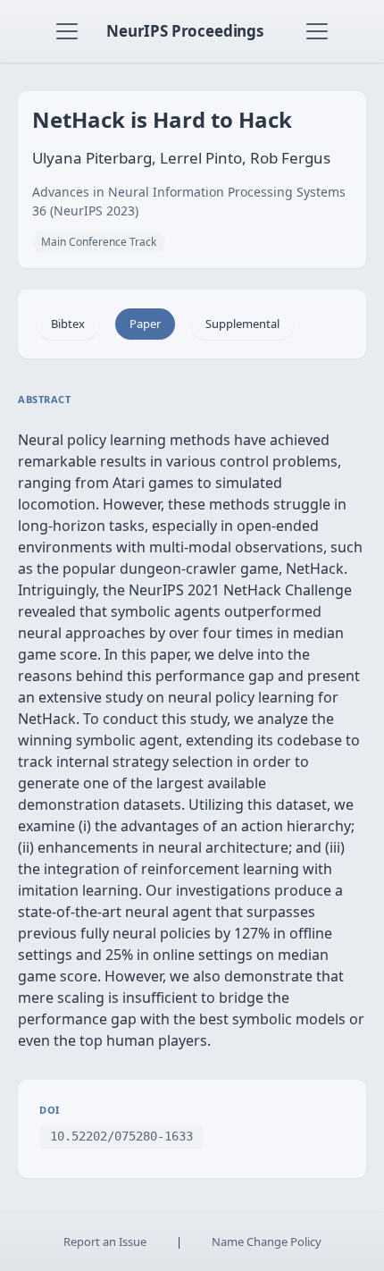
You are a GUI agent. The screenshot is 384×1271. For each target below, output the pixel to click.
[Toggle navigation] (67, 31)
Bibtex (68, 324)
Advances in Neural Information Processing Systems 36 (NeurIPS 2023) (189, 201)
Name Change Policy (266, 1241)
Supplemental (242, 324)
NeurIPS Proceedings (184, 31)
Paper (145, 324)
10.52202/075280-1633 (121, 1136)
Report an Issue (104, 1241)
